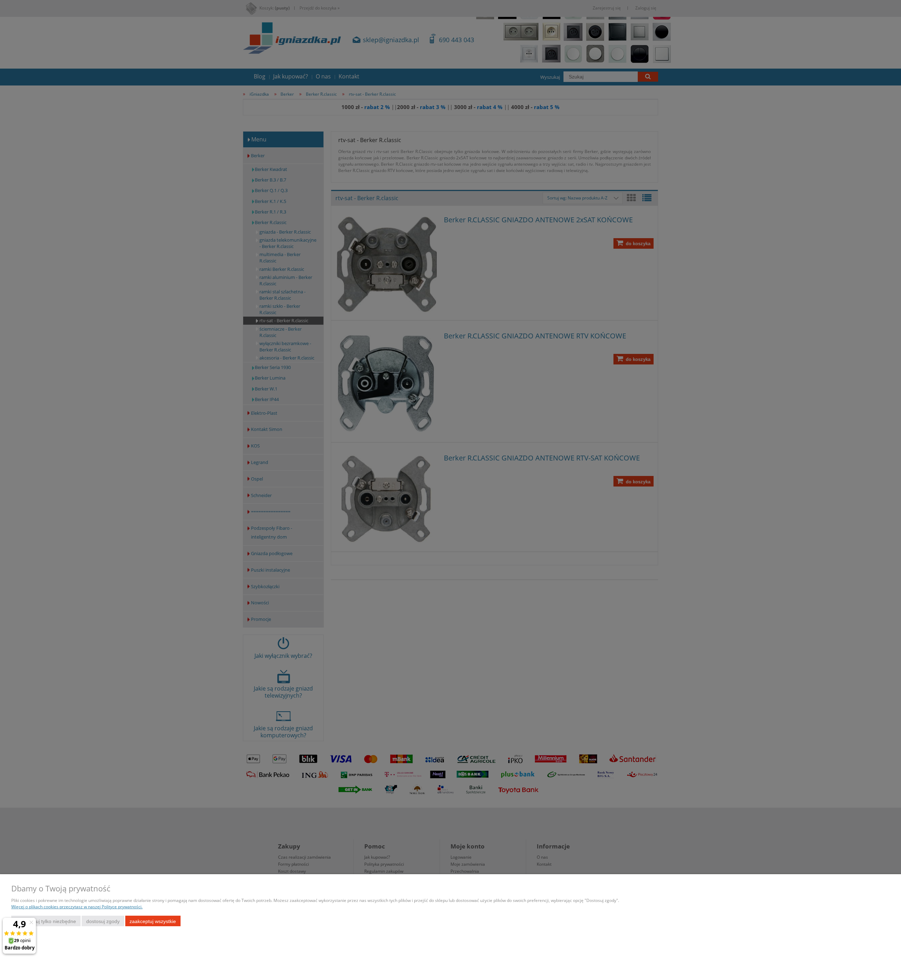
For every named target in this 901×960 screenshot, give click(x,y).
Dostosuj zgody (103, 921)
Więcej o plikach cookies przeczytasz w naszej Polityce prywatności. (77, 907)
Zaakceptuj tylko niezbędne (46, 921)
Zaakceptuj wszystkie (153, 921)
